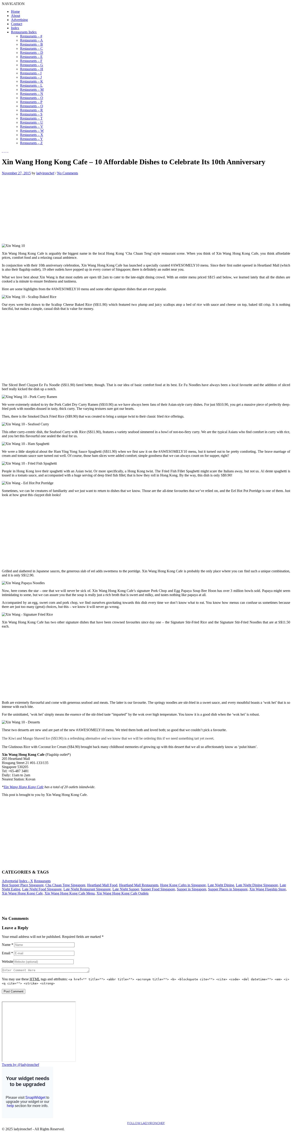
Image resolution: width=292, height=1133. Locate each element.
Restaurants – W (32, 131)
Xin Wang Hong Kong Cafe (24, 787)
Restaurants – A (31, 40)
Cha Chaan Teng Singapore (65, 885)
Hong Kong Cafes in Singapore (183, 885)
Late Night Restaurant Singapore (87, 889)
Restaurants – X (31, 135)
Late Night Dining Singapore (257, 885)
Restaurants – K (31, 81)
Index (15, 28)
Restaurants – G (31, 65)
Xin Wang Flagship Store (267, 889)
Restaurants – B (31, 44)
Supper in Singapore (191, 889)
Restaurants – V (31, 126)
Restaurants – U (31, 122)
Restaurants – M (32, 90)
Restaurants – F (31, 61)
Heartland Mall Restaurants (138, 885)
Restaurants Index (24, 32)
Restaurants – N (31, 94)
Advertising (19, 20)
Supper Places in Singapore (228, 889)
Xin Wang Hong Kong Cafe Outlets (122, 893)
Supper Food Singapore (158, 889)
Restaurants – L (31, 85)
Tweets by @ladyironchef (20, 1065)
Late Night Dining (221, 885)
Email (7, 953)
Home (15, 11)
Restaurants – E (31, 57)
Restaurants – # (31, 36)
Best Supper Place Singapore (23, 885)
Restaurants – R (31, 110)
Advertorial (10, 881)
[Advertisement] (40, 207)
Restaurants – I (31, 73)
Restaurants (42, 881)
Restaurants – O (31, 98)
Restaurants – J (31, 77)
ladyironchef (45, 173)
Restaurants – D (31, 53)
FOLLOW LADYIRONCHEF (146, 1123)
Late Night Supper (125, 889)
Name (7, 945)
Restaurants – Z (31, 143)
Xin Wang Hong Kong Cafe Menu (69, 893)
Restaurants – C (31, 48)
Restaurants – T (31, 118)
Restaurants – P (31, 102)
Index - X (26, 881)
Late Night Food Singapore (42, 889)
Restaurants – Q (31, 106)
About (15, 16)
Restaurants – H (31, 69)
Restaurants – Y (31, 139)
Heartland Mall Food (102, 885)
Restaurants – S (31, 114)
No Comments (67, 173)
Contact (16, 24)
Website (7, 961)
